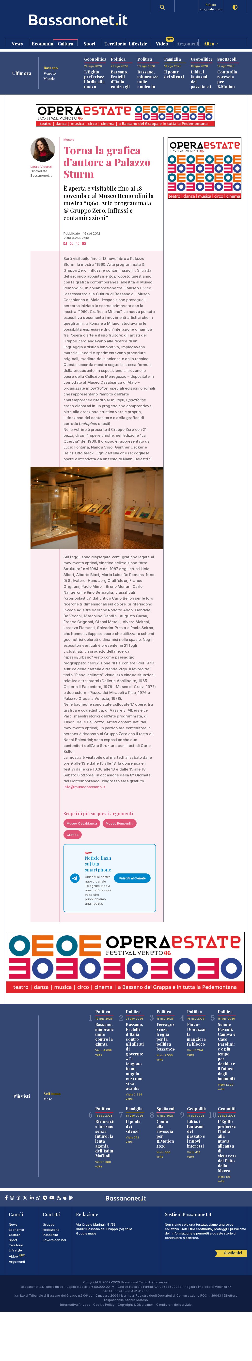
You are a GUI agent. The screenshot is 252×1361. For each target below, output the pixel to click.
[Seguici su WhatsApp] (38, 1198)
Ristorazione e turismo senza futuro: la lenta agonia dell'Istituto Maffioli (107, 1138)
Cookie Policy (103, 1304)
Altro (210, 43)
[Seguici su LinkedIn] (32, 1198)
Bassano (51, 67)
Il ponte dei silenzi (174, 74)
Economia (42, 43)
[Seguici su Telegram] (45, 1198)
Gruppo (49, 1224)
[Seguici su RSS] (59, 1198)
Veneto (50, 73)
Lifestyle (138, 43)
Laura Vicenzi (41, 166)
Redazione (51, 1230)
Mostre (68, 139)
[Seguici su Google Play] (71, 1198)
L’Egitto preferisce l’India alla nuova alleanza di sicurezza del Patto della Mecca (228, 1146)
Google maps (86, 1233)
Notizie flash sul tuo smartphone (98, 864)
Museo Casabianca (82, 823)
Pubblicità (50, 1235)
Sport (90, 43)
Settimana (52, 1093)
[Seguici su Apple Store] (65, 1198)
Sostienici (233, 1252)
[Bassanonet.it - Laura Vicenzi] (43, 149)
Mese (48, 1098)
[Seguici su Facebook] (6, 1198)
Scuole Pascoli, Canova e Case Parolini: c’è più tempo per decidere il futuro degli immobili (227, 1051)
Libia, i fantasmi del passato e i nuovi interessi (201, 84)
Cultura (65, 43)
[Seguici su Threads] (18, 1198)
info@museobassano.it (84, 787)
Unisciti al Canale (132, 878)
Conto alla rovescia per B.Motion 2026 (165, 1134)
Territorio (115, 43)
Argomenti (187, 43)
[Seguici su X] (25, 1198)
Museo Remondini (119, 823)
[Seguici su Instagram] (12, 1198)
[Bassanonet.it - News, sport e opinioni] (65, 20)
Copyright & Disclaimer (135, 1304)
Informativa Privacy (75, 1304)
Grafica (73, 835)
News (17, 43)
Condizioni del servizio (174, 1304)
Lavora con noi (54, 1240)
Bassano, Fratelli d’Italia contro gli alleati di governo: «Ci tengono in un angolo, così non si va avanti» (135, 1056)
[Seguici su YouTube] (51, 1198)
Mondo (49, 78)
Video (164, 42)
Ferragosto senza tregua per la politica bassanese (167, 1037)
